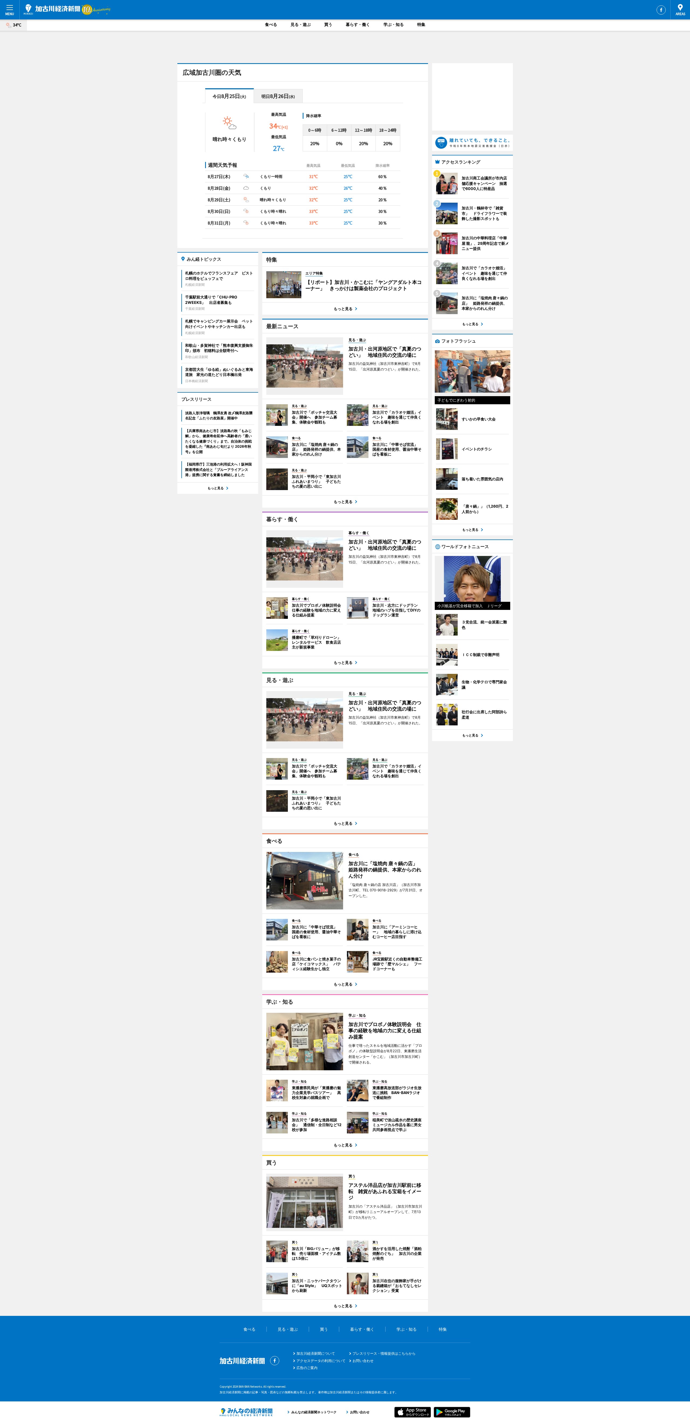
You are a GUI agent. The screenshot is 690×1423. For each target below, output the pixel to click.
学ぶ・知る (394, 24)
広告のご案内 (307, 1368)
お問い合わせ (363, 1361)
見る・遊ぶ (301, 24)
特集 (421, 24)
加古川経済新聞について (315, 1353)
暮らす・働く (358, 24)
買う (328, 24)
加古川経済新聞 (52, 9)
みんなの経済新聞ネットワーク (246, 1412)
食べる (271, 24)
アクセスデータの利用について (321, 1361)
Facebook (661, 10)
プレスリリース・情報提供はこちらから (384, 1353)
